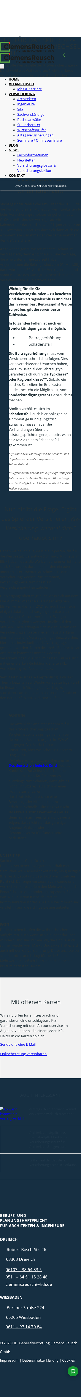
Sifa (20, 109)
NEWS (14, 150)
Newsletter (26, 160)
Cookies (68, 1360)
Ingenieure (26, 104)
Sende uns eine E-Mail (18, 1044)
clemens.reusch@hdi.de (29, 1284)
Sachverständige (30, 114)
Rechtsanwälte (29, 119)
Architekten (26, 99)
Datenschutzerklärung (40, 1360)
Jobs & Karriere (29, 89)
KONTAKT (17, 175)
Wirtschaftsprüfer (31, 130)
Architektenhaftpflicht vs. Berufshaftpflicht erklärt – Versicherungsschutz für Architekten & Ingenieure (48, 1139)
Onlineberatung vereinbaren (23, 1054)
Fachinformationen (32, 155)
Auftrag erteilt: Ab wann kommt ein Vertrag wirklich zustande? (52, 1111)
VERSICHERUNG (22, 94)
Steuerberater (28, 124)
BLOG (13, 145)
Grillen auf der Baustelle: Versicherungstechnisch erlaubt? (53, 1162)
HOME (14, 79)
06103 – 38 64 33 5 (24, 1269)
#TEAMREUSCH (21, 84)
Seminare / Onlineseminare (39, 140)
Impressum (9, 1360)
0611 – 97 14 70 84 (24, 1327)
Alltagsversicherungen (35, 135)
